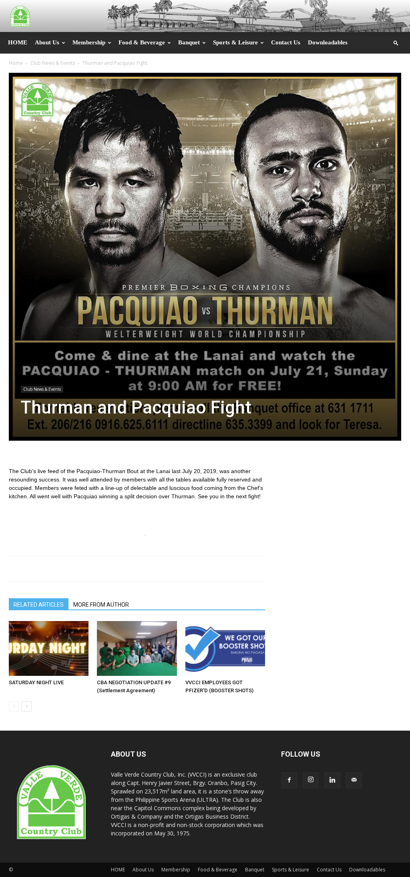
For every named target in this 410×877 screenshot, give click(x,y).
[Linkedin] (332, 780)
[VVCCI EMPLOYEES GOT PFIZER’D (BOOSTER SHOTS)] (225, 648)
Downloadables (328, 42)
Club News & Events (52, 63)
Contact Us (285, 42)
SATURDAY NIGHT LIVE (36, 682)
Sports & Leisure (235, 42)
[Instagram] (311, 780)
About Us (47, 42)
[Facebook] (289, 780)
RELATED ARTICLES (39, 604)
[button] (396, 43)
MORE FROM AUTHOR (101, 604)
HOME (17, 42)
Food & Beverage (142, 42)
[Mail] (354, 780)
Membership (88, 42)
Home (16, 63)
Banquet (189, 42)
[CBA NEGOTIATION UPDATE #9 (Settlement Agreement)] (137, 648)
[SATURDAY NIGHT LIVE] (48, 648)
